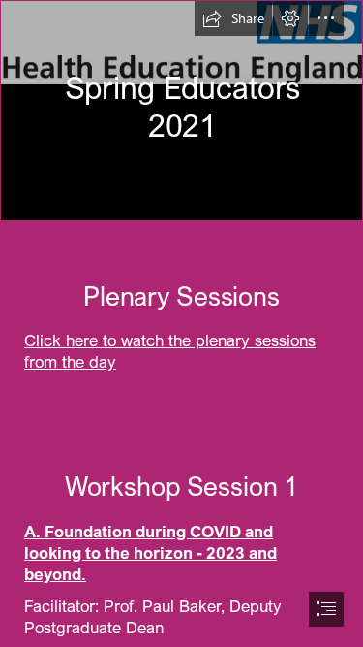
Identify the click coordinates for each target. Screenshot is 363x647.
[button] (233, 18)
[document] (181, 323)
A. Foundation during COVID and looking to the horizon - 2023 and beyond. (150, 552)
